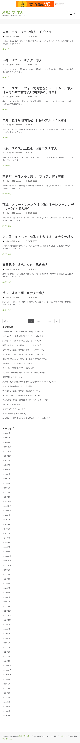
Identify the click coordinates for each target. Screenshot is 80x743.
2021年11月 (6, 670)
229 (38, 321)
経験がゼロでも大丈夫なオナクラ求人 (17, 364)
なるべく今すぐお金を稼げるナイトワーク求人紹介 (22, 336)
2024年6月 (6, 529)
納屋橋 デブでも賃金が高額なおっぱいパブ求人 (21, 341)
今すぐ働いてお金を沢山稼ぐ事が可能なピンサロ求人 (23, 354)
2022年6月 (6, 638)
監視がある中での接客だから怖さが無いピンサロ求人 (23, 332)
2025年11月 (6, 451)
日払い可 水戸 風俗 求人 (12, 405)
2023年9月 (6, 570)
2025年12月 (7, 447)
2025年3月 (6, 488)
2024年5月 (6, 533)
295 (49, 321)
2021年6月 (6, 693)
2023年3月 (6, 597)
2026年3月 (6, 433)
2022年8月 (6, 629)
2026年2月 (6, 438)
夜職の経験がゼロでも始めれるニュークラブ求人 (21, 345)
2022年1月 (6, 661)
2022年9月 (6, 625)
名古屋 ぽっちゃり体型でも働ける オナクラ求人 (37, 236)
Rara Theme (62, 736)
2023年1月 (6, 606)
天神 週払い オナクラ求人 (22, 60)
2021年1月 (6, 716)
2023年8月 (6, 575)
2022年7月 (6, 634)
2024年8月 (6, 520)
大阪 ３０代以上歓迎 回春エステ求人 (29, 148)
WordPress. (7, 739)
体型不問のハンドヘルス (12, 377)
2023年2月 (6, 602)
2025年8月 (6, 465)
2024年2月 (6, 547)
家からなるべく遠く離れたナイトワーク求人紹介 (21, 395)
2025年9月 (6, 461)
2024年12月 (7, 502)
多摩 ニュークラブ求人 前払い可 (26, 32)
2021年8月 (6, 684)
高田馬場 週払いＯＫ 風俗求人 (25, 264)
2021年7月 (6, 688)
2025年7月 (6, 470)
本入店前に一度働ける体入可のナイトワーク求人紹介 (23, 373)
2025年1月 (6, 497)
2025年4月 (6, 483)
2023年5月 (6, 588)
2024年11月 (6, 506)
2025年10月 (7, 456)
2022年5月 (6, 643)
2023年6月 (6, 584)
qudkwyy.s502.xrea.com (13, 36)
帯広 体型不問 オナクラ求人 (23, 293)
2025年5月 (6, 479)
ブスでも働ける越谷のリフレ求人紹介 (17, 386)
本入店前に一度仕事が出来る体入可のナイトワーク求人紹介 (26, 418)
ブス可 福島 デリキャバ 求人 (13, 409)
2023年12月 (7, 556)
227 (23, 321)
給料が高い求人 (12, 12)
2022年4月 (6, 647)
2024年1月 (6, 552)
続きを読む (6, 49)
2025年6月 (6, 474)
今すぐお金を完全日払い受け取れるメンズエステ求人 (23, 350)
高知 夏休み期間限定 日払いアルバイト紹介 (34, 120)
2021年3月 (6, 707)
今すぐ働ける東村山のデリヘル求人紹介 (18, 368)
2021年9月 (6, 679)
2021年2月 (6, 711)
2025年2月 (6, 492)
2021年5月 (6, 698)
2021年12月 (7, 666)
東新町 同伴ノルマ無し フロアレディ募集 (33, 176)
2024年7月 (6, 524)
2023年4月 (6, 593)
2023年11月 (6, 561)
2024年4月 (6, 538)
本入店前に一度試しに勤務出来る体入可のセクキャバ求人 (25, 400)
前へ (6, 321)
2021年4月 (6, 702)
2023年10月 (7, 565)
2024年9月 (6, 515)
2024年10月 (7, 511)
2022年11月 (6, 616)
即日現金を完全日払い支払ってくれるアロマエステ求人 (24, 359)
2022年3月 (6, 652)
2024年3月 (6, 543)
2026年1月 (6, 442)
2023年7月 (6, 579)
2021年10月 (7, 675)
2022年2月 (6, 657)
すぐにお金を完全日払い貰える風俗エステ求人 (21, 391)
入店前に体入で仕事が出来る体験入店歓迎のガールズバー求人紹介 (29, 382)
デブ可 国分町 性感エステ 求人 (14, 414)
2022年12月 (7, 611)
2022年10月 (7, 620)
